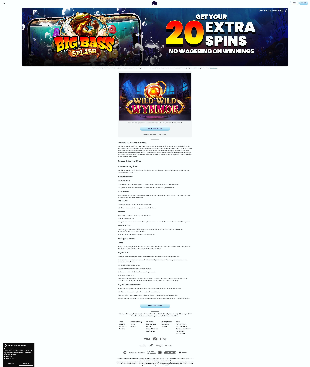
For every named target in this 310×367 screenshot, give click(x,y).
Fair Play (148, 326)
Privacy (133, 326)
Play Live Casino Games (183, 329)
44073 (166, 365)
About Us (122, 324)
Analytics (9, 356)
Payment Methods (152, 329)
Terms (133, 324)
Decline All (11, 363)
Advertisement (10, 358)
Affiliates (164, 326)
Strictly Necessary (11, 354)
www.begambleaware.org (164, 360)
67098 (120, 363)
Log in (294, 3)
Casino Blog (165, 324)
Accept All (26, 363)
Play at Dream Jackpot (155, 128)
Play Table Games (181, 326)
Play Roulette (180, 331)
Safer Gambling (151, 324)
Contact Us (123, 326)
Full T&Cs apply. (213, 68)
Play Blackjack (180, 333)
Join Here (303, 3)
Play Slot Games (181, 324)
